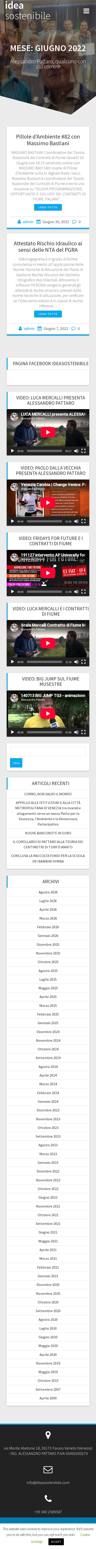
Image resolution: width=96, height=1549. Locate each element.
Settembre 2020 (48, 1311)
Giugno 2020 (48, 1337)
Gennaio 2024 (48, 1101)
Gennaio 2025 (48, 1023)
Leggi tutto (48, 207)
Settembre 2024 (48, 1057)
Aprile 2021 (48, 1250)
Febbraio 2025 (48, 1014)
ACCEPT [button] (56, 1542)
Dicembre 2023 (48, 1110)
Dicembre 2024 (48, 1031)
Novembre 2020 (48, 1293)
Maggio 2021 (48, 1241)
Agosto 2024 (48, 1066)
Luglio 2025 (48, 979)
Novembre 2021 (48, 1206)
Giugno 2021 (48, 1232)
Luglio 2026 (48, 900)
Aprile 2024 (48, 1075)
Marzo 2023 (48, 1154)
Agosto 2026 (48, 892)
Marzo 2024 (48, 1084)
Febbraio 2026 (48, 927)
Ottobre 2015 (48, 1380)
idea (27, 10)
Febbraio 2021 (48, 1267)
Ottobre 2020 (48, 1302)
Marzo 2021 (48, 1258)
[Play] (12, 451)
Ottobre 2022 (48, 1188)
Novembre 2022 (48, 1180)
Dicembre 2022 (48, 1171)
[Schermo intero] (83, 451)
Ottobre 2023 (48, 1127)
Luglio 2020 (48, 1328)
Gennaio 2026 (48, 935)
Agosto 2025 (48, 970)
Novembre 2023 (48, 1119)
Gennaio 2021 (48, 1276)
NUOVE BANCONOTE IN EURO (48, 833)
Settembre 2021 (48, 1223)
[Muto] (76, 451)
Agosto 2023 (48, 1145)
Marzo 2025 (48, 1005)
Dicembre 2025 (48, 944)
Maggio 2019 (48, 1372)
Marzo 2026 (48, 918)
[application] (48, 432)
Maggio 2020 (48, 1345)
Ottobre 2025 (48, 962)
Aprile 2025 (48, 996)
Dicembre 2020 (48, 1284)
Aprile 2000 (48, 1398)
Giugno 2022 (48, 1197)
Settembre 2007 (48, 1389)
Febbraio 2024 (48, 1093)
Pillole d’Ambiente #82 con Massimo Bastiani (48, 140)
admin (28, 221)
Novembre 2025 (48, 953)
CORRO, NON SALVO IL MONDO (48, 794)
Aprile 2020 (48, 1354)
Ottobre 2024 (48, 1049)
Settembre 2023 (48, 1136)
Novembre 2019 (48, 1363)
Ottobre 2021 (48, 1215)
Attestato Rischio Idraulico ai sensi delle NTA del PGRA (48, 247)
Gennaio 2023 (48, 1162)
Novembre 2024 (48, 1040)
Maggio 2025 (48, 988)
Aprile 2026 (48, 909)
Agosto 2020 (48, 1319)
